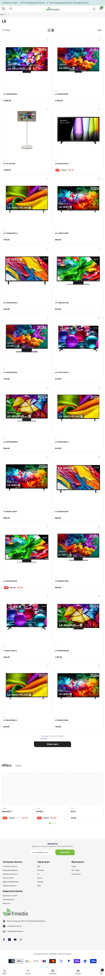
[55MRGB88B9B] (78, 617)
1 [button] (50, 823)
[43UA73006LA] (78, 339)
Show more (52, 744)
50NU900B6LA (62, 442)
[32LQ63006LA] (78, 130)
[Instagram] (9, 939)
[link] (28, 972)
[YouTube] (15, 939)
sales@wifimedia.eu (15, 931)
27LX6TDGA (9, 163)
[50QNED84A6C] (78, 478)
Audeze (4, 808)
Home (2, 14)
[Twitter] (20, 939)
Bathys (39, 811)
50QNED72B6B (10, 511)
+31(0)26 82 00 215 (14, 926)
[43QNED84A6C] (26, 269)
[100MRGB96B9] (26, 60)
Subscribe (65, 852)
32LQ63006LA (62, 163)
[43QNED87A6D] (78, 269)
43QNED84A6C (10, 303)
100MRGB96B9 (10, 94)
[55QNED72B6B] (78, 687)
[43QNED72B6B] (78, 200)
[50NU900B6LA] (78, 408)
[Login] (94, 8)
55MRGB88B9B (62, 651)
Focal (38, 808)
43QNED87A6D (62, 303)
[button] (49, 30)
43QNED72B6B (62, 233)
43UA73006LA (62, 372)
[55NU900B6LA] (26, 687)
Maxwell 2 (7, 811)
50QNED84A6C (62, 511)
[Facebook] (4, 939)
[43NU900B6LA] (26, 200)
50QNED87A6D (10, 581)
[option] (18, 796)
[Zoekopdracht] (10, 8)
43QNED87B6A (10, 372)
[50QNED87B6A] (78, 548)
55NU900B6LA (10, 720)
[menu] (3, 8)
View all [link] (18, 765)
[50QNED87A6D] (26, 548)
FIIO (72, 808)
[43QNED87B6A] (26, 339)
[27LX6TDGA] (26, 130)
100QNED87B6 (61, 94)
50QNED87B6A (62, 581)
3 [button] (55, 823)
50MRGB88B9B (10, 442)
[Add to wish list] (47, 39)
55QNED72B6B (61, 720)
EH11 (73, 811)
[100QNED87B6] (78, 60)
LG (8, 14)
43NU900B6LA (10, 233)
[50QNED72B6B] (26, 478)
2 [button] (52, 823)
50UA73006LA (10, 651)
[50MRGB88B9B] (26, 408)
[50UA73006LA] (26, 617)
